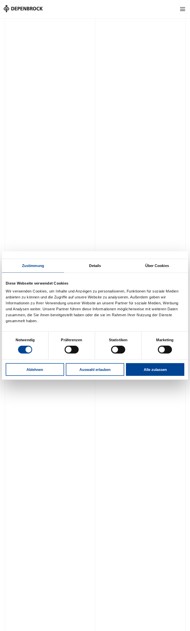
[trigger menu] (182, 9)
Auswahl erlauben (95, 369)
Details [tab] (95, 266)
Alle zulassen (155, 369)
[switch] (72, 350)
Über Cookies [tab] (157, 266)
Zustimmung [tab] (33, 266)
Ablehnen (34, 369)
